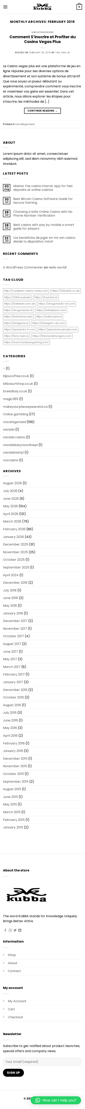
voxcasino (10, 460)
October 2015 (13, 774)
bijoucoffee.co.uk (16, 376)
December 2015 (15, 758)
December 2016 (15, 690)
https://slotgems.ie (16, 323)
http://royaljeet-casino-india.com (26, 290)
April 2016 (10, 735)
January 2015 (13, 827)
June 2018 (10, 598)
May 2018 (10, 605)
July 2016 (10, 712)
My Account (17, 1001)
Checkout (15, 1017)
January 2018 (13, 613)
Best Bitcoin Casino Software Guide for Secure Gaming (43, 200)
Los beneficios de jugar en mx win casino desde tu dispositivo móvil (44, 239)
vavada (8, 429)
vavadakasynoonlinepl (20, 445)
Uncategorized (42, 32)
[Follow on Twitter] (15, 930)
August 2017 (12, 644)
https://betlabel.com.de (19, 303)
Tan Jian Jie (62, 52)
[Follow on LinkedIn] (19, 930)
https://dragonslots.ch (18, 310)
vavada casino (14, 437)
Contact (14, 971)
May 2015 (10, 804)
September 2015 (15, 781)
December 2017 (15, 621)
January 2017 (13, 682)
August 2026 (12, 483)
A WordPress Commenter (23, 267)
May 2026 (10, 506)
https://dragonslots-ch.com (57, 303)
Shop (12, 955)
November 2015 (15, 766)
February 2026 (14, 529)
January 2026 (13, 537)
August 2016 (12, 705)
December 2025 (15, 544)
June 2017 (10, 651)
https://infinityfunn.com (51, 310)
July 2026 (10, 491)
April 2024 (11, 575)
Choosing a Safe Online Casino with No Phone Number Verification (42, 213)
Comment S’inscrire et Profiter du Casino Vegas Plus (42, 39)
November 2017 (15, 628)
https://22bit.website (17, 297)
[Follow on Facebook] (5, 930)
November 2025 (15, 552)
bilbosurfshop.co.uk (18, 383)
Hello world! (58, 267)
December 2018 (15, 582)
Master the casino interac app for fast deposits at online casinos (43, 188)
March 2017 (12, 667)
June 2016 (10, 720)
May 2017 (10, 659)
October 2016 (13, 697)
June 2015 (10, 797)
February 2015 (14, 820)
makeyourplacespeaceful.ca (25, 406)
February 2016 (14, 743)
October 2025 (14, 559)
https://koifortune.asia (18, 316)
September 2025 (16, 567)
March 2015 (12, 812)
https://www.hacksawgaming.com (26, 342)
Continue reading (42, 110)
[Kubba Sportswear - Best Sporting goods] (42, 7)
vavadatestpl (13, 452)
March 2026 (12, 521)
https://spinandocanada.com (58, 329)
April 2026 (10, 514)
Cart (11, 1009)
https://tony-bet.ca (16, 336)
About (12, 963)
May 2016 (10, 728)
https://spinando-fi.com (19, 329)
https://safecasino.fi (49, 316)
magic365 (10, 399)
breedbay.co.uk (15, 391)
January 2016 (13, 751)
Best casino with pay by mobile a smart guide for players (43, 226)
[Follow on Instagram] (10, 930)
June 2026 (11, 498)
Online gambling (15, 414)
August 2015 (12, 789)
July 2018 (10, 590)
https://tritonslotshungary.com (51, 336)
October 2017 (13, 636)
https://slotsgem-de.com (48, 323)
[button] (5, 7)
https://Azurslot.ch (46, 297)
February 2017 (14, 674)
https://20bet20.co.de (66, 290)
